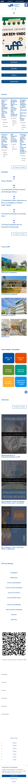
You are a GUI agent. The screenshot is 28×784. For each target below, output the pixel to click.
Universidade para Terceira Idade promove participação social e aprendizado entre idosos (4, 108)
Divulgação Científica (5, 124)
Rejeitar (14, 781)
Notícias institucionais (14, 123)
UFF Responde (14, 149)
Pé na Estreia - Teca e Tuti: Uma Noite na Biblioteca (12, 548)
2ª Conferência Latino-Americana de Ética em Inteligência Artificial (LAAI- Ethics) (14, 202)
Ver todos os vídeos (19, 407)
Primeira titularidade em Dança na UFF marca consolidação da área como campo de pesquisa (14, 108)
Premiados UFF (23, 159)
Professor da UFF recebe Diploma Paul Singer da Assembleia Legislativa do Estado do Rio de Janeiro (23, 144)
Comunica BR (10, 1)
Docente (14, 69)
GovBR (2, 1)
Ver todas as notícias (19, 167)
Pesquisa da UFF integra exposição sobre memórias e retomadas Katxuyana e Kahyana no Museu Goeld (23, 110)
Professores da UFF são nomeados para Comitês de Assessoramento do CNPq (4, 141)
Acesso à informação (19, 1)
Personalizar (14, 778)
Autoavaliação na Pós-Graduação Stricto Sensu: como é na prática (13, 502)
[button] (26, 5)
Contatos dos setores (14, 733)
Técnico (14, 75)
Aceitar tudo (14, 776)
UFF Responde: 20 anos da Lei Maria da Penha (14, 138)
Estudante (14, 62)
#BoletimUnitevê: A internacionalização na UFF (10, 456)
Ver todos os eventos (19, 234)
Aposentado (14, 81)
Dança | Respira (6, 181)
